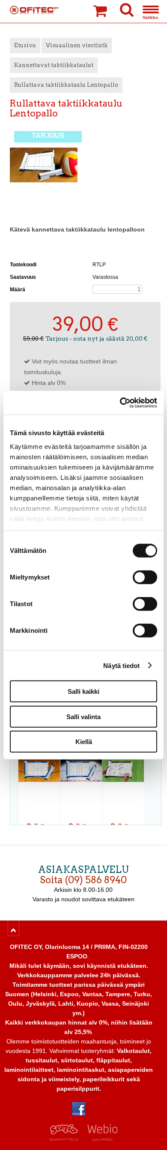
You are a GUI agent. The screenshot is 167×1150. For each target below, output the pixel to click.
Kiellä (83, 741)
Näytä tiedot (121, 665)
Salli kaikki (83, 691)
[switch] (145, 577)
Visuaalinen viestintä (76, 45)
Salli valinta (83, 716)
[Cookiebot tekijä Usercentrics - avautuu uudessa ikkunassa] (120, 402)
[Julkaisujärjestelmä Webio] (100, 1138)
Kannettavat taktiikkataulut (53, 65)
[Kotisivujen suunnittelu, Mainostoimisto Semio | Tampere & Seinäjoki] (67, 1138)
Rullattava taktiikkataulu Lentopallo (66, 85)
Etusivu (25, 45)
